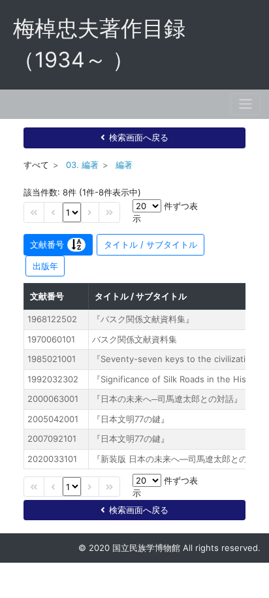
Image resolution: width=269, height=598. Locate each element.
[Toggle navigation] (245, 104)
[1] (72, 212)
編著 (124, 164)
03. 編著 (82, 164)
